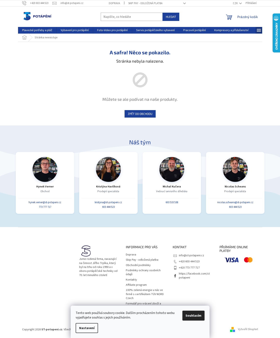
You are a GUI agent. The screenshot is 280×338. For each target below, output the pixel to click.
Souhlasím (193, 315)
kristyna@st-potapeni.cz (108, 202)
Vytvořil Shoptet (248, 329)
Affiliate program (136, 285)
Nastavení (87, 328)
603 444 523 (108, 207)
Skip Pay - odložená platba (145, 3)
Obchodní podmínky (138, 265)
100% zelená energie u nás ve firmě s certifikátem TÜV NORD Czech (145, 294)
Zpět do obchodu (140, 114)
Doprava (114, 3)
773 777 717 (45, 207)
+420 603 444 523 (189, 261)
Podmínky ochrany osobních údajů (143, 272)
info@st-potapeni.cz (191, 255)
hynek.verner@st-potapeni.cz (45, 202)
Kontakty (131, 280)
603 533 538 (172, 202)
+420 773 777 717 (189, 268)
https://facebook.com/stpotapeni (194, 276)
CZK (235, 3)
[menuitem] (37, 30)
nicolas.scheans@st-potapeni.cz (235, 202)
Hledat (171, 16)
